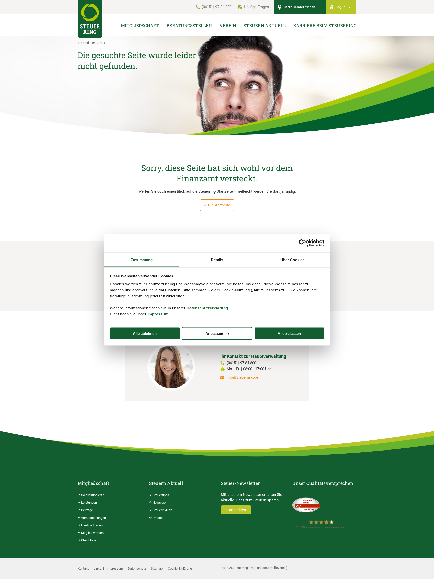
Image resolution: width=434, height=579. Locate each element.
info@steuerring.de (242, 377)
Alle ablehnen (145, 333)
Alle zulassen (289, 333)
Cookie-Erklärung (180, 568)
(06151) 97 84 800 (216, 7)
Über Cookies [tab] (292, 259)
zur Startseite (219, 205)
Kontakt (83, 568)
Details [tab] (217, 259)
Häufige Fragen (256, 7)
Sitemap (157, 568)
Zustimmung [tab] (142, 259)
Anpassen (214, 333)
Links (97, 568)
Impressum (158, 314)
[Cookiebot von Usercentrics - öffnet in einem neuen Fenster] (302, 243)
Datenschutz (137, 568)
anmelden (237, 510)
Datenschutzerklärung (207, 308)
